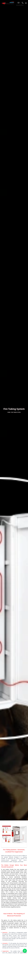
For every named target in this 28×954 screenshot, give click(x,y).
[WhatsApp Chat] (25, 951)
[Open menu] (26, 3)
